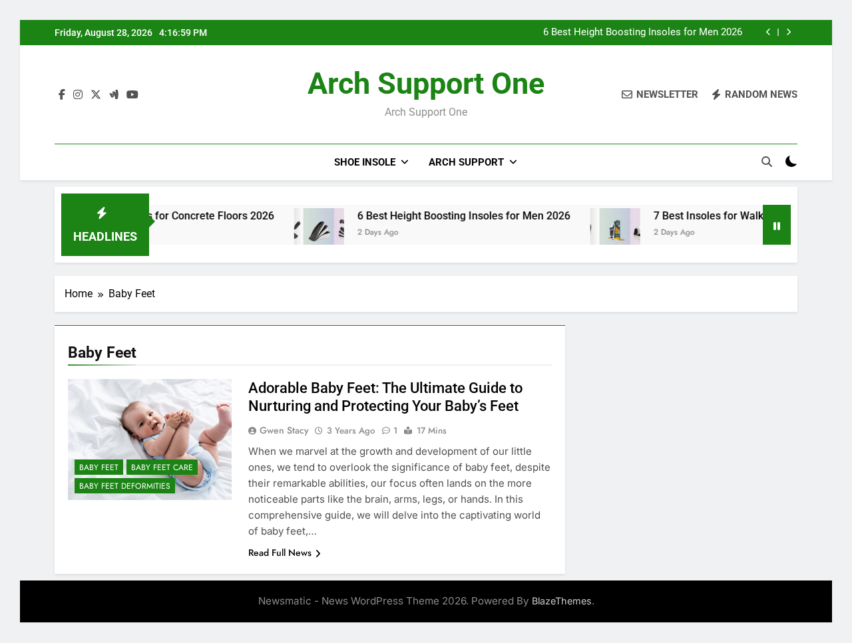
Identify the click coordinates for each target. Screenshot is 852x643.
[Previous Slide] (768, 32)
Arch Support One (426, 83)
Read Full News (280, 552)
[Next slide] (788, 32)
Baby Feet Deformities (124, 486)
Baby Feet (98, 467)
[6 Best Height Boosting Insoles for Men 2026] (304, 233)
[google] (113, 95)
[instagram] (78, 95)
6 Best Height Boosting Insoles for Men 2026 (642, 32)
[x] (96, 95)
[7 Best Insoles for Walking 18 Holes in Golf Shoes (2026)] (600, 233)
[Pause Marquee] (777, 225)
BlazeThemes (562, 600)
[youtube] (132, 95)
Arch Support (466, 162)
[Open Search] (766, 161)
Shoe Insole (364, 162)
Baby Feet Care (162, 467)
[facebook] (62, 95)
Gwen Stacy (284, 430)
